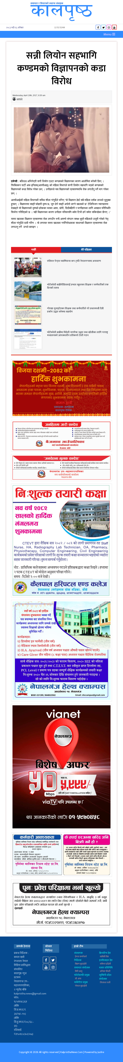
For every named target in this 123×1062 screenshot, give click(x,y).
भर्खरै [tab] (33, 249)
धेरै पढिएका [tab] (86, 249)
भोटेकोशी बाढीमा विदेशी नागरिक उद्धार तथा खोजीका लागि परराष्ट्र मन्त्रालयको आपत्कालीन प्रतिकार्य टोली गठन (77, 334)
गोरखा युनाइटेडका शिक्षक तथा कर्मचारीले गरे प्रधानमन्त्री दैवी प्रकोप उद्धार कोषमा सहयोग (75, 310)
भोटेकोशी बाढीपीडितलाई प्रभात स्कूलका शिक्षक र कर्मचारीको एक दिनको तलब (78, 286)
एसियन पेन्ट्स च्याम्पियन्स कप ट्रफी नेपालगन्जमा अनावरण (74, 261)
